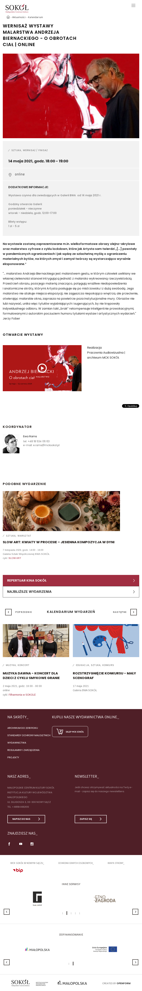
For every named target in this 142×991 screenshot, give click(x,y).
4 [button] (75, 913)
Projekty (13, 757)
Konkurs (108, 665)
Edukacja (82, 665)
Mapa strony (115, 863)
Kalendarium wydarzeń (71, 611)
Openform (124, 983)
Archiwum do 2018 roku (22, 728)
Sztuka (16, 150)
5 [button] (79, 913)
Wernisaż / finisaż (35, 150)
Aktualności (19, 17)
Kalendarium (35, 17)
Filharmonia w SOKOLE (22, 694)
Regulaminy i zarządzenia (23, 750)
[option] (71, 96)
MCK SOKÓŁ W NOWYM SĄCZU (26, 863)
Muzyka (11, 665)
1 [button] (62, 913)
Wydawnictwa (16, 742)
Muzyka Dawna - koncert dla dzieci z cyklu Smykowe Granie (31, 675)
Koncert (23, 665)
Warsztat (24, 535)
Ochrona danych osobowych (75, 863)
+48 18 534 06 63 (39, 441)
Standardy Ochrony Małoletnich (28, 735)
